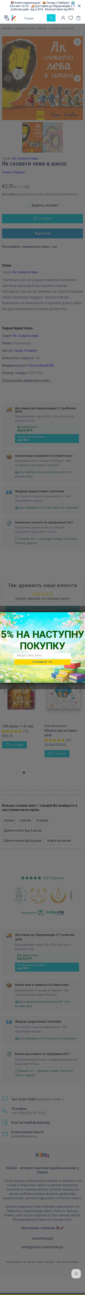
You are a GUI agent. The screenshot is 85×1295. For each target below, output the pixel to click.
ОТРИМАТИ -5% (42, 662)
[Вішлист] (70, 18)
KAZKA (14, 18)
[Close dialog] (81, 616)
